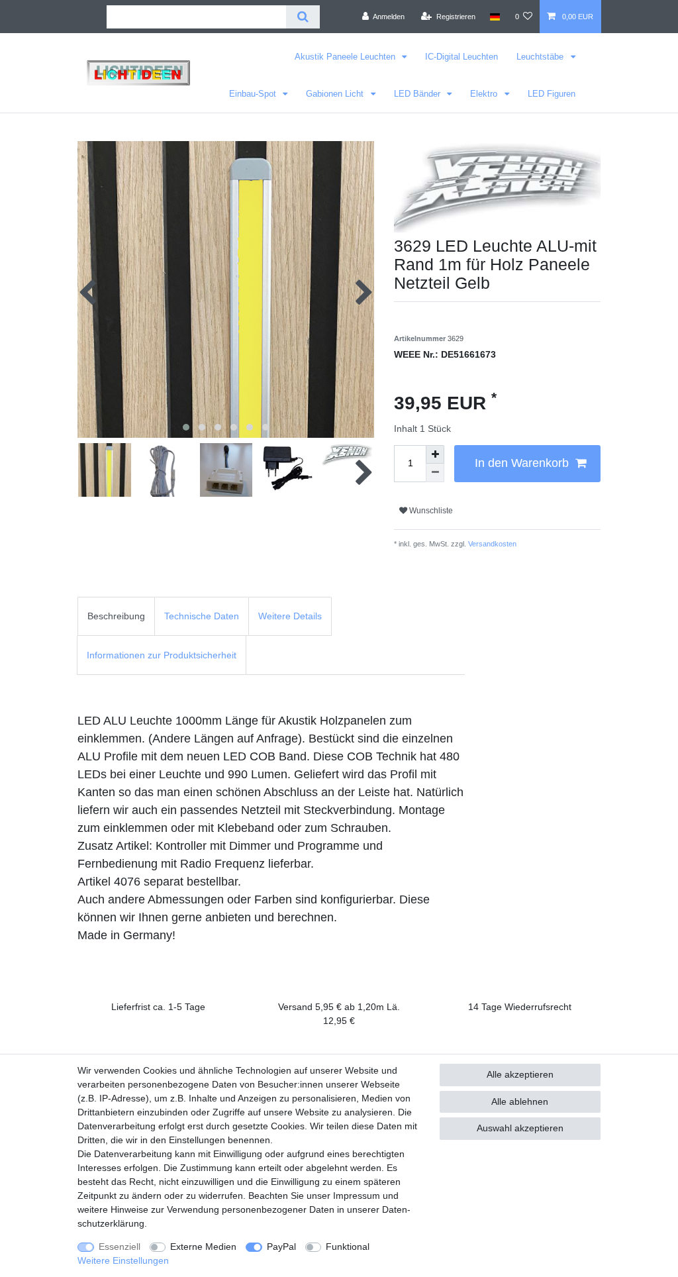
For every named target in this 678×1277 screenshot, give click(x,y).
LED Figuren (551, 94)
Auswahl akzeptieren (520, 1128)
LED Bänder (418, 94)
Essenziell (119, 1246)
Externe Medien (203, 1246)
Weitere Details (290, 616)
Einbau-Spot (254, 94)
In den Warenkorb (522, 463)
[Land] (495, 16)
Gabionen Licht (336, 94)
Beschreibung (116, 616)
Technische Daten (201, 616)
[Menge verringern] (435, 473)
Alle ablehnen (519, 1101)
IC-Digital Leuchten (461, 57)
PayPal (281, 1246)
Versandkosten (491, 544)
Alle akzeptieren (520, 1074)
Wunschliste (430, 510)
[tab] (116, 616)
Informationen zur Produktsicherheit (161, 655)
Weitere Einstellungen (123, 1260)
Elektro (485, 94)
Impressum (356, 1195)
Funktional (347, 1246)
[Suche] (303, 16)
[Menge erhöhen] (435, 454)
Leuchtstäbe (541, 57)
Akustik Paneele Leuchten (346, 57)
